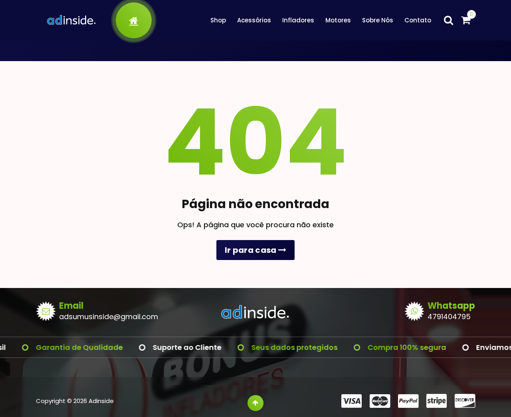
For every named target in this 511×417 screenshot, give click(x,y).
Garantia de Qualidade (68, 347)
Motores (338, 20)
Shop (218, 20)
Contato (417, 20)
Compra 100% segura (396, 347)
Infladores (298, 20)
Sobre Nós (377, 20)
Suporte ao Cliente (176, 347)
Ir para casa (251, 250)
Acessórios (254, 20)
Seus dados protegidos (284, 347)
